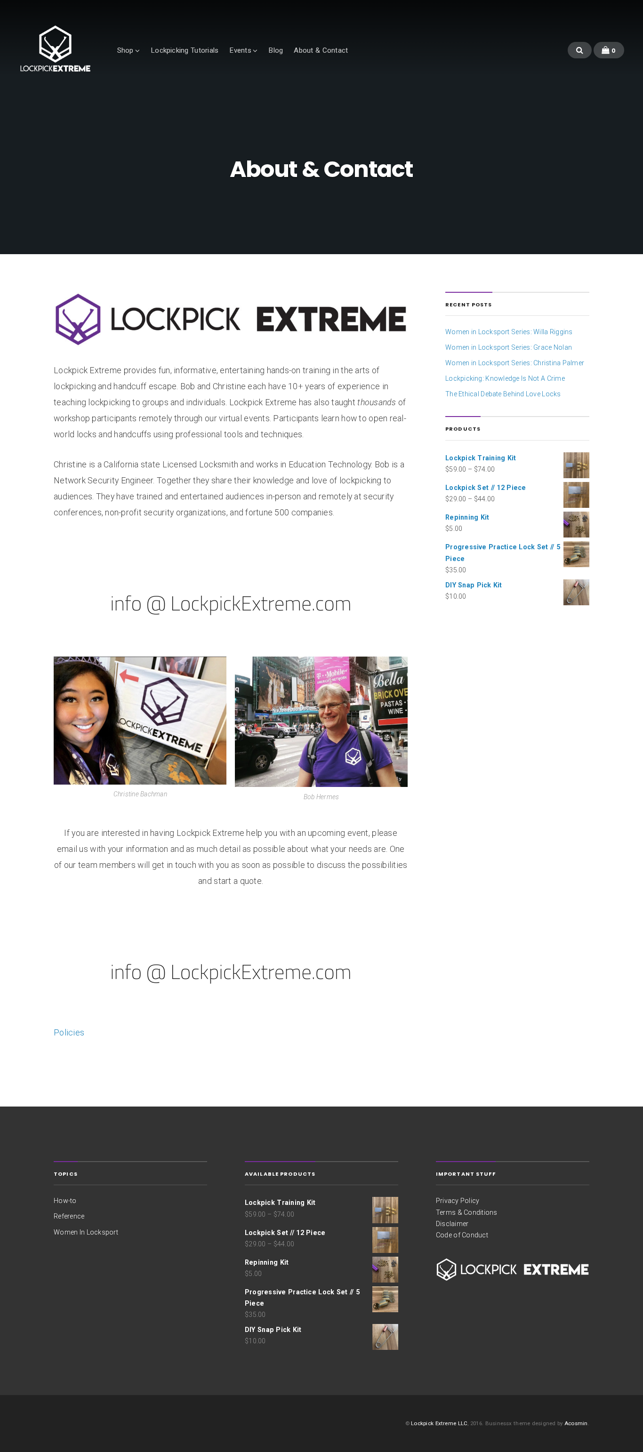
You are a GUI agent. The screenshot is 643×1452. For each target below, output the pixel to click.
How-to (65, 1200)
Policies (69, 1032)
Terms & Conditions (467, 1212)
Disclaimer (452, 1223)
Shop (125, 50)
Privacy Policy (458, 1200)
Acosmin (576, 1423)
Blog (275, 50)
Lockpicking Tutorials (184, 50)
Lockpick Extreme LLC (439, 1423)
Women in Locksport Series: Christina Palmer (514, 363)
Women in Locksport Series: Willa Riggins (508, 332)
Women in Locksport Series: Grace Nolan (508, 347)
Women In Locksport (86, 1232)
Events (240, 50)
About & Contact (321, 50)
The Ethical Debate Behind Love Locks (503, 394)
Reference (69, 1216)
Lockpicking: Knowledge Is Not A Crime (505, 378)
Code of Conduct (462, 1235)
